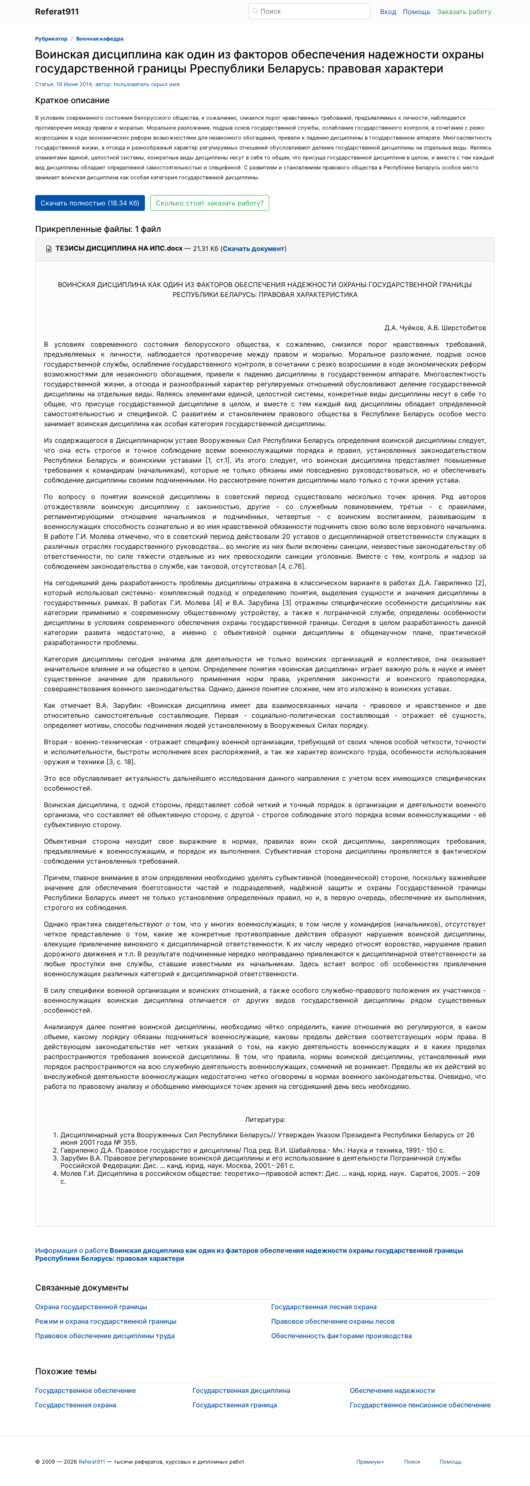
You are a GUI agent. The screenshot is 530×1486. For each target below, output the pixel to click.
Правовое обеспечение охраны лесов (333, 1321)
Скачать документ (253, 248)
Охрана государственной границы (91, 1307)
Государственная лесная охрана (324, 1307)
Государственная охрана (75, 1405)
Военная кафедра (99, 39)
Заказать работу (464, 11)
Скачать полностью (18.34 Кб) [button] (90, 203)
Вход (388, 11)
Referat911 (92, 1462)
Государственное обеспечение (85, 1390)
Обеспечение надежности (392, 1390)
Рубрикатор (51, 39)
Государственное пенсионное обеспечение (420, 1405)
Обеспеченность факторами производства (341, 1336)
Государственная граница (235, 1405)
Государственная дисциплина (241, 1390)
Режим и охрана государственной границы (105, 1321)
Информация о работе (249, 1254)
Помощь (417, 11)
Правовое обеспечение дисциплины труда (105, 1336)
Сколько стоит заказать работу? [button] (210, 203)
